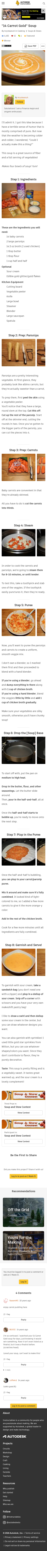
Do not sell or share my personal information (25, 1541)
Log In (24, 1281)
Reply (23, 1319)
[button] (3, 3)
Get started (8, 1492)
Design (6, 1456)
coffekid (13, 1380)
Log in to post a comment (23, 1405)
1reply (7, 1370)
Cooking (21, 31)
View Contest (24, 1112)
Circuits (6, 1448)
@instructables (13, 1516)
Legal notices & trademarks (17, 1545)
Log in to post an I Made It (23, 1176)
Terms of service (32, 1533)
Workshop (7, 1452)
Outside (6, 1472)
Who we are (8, 1504)
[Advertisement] (23, 14)
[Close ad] (43, 11)
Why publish (8, 1488)
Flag (8, 1314)
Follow (20, 102)
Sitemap (6, 1500)
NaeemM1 (13, 1300)
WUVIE (12, 1329)
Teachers (7, 1476)
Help (5, 1496)
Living (6, 1468)
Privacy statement (13, 1537)
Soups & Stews (34, 31)
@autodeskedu (13, 1522)
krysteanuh (9, 31)
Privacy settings (31, 1537)
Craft (5, 1460)
